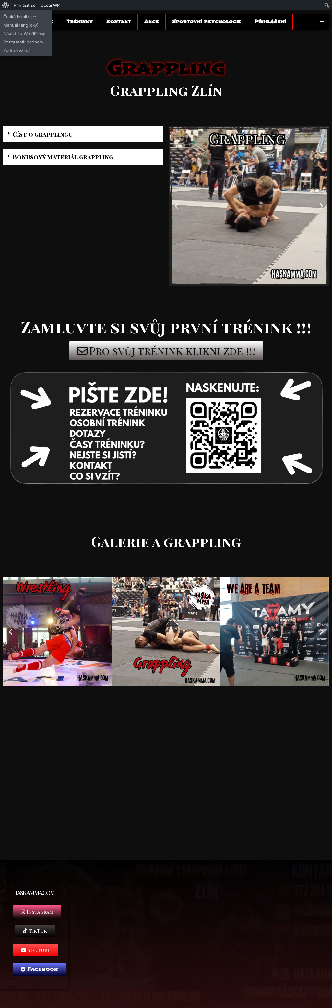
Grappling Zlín (166, 90)
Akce (151, 21)
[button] (83, 134)
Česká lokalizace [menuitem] (19, 16)
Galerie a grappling (166, 541)
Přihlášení (270, 21)
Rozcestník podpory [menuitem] (23, 41)
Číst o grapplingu (43, 134)
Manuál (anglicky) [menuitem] (21, 25)
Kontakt (118, 21)
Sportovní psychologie (206, 21)
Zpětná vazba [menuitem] (16, 50)
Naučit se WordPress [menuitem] (24, 33)
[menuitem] (5, 5)
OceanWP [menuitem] (50, 5)
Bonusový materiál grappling (63, 157)
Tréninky (80, 21)
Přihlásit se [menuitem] (25, 5)
